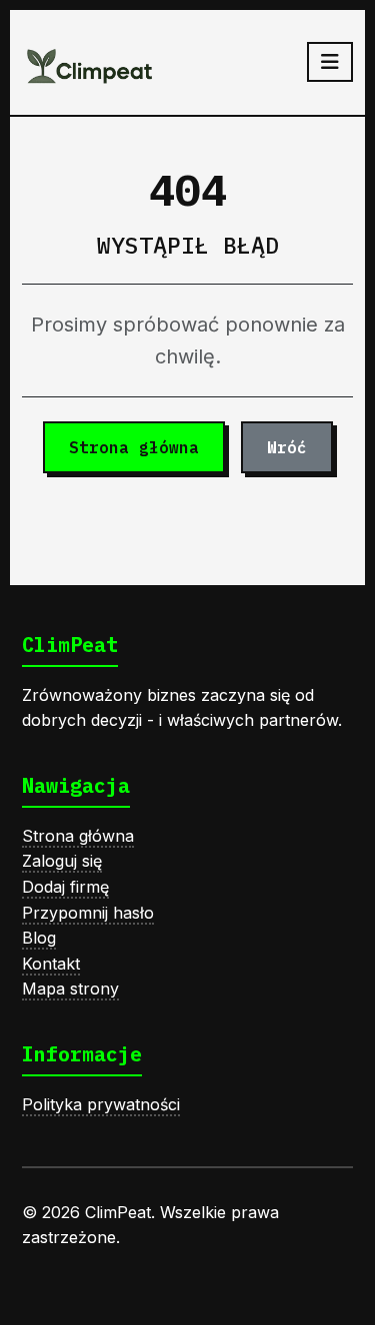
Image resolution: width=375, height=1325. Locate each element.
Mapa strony (70, 988)
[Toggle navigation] (330, 62)
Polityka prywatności (101, 1104)
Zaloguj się (62, 861)
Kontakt (51, 964)
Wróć (287, 447)
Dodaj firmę (65, 887)
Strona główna (134, 447)
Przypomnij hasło (88, 913)
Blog (39, 938)
